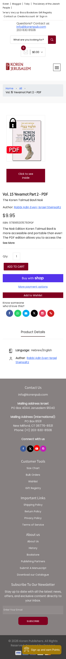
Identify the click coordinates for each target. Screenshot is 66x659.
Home (9, 88)
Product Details (33, 332)
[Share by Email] (26, 313)
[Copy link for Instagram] (42, 313)
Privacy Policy (33, 518)
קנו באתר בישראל (11, 12)
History (33, 548)
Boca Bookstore (29, 12)
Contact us (10, 16)
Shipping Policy (33, 505)
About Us (33, 541)
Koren (6, 3)
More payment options (33, 287)
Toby (27, 3)
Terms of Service (33, 525)
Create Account (26, 16)
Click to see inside (25, 176)
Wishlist (33, 481)
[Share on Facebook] (9, 313)
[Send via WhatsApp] (17, 313)
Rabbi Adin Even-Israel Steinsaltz (37, 207)
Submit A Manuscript (33, 568)
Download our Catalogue (33, 575)
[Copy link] (50, 313)
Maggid (17, 3)
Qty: (5, 256)
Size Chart (33, 468)
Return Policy (33, 511)
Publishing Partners (33, 561)
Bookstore (33, 555)
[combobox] (33, 40)
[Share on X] (34, 313)
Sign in (43, 16)
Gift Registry (45, 12)
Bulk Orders (33, 475)
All (20, 88)
